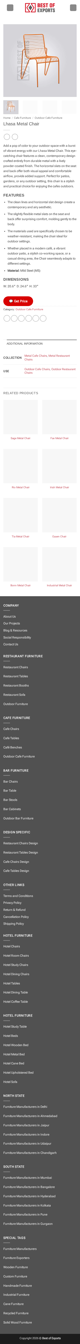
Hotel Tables (11, 983)
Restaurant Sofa (14, 695)
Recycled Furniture (15, 1313)
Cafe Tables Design (16, 871)
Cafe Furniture (22, 117)
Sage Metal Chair (20, 438)
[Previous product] (15, 137)
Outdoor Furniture (15, 704)
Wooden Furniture (15, 1267)
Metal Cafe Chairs (35, 355)
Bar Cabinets (12, 809)
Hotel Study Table (15, 1026)
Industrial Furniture (16, 1295)
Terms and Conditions (18, 896)
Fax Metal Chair (59, 438)
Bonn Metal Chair (20, 585)
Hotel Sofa (10, 1082)
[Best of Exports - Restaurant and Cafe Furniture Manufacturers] (40, 7)
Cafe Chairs (11, 729)
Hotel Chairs (11, 946)
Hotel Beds (10, 1036)
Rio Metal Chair (21, 487)
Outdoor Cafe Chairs (37, 369)
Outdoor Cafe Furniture (48, 117)
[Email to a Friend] (28, 318)
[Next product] (7, 137)
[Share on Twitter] (21, 318)
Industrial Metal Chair (59, 585)
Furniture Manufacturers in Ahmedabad (30, 1116)
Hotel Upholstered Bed (18, 1073)
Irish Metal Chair (59, 487)
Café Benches (12, 747)
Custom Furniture (15, 1276)
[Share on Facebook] (14, 318)
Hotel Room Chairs (16, 956)
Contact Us (10, 644)
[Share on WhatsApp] (7, 318)
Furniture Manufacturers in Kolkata (27, 1205)
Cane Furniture (13, 1304)
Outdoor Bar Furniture (18, 818)
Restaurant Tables (15, 676)
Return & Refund (14, 910)
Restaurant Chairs (15, 667)
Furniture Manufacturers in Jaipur (26, 1125)
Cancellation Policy (16, 917)
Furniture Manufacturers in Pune (25, 1214)
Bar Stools (10, 800)
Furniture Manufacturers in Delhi (25, 1107)
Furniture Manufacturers (20, 1249)
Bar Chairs (10, 781)
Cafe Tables (11, 738)
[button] (10, 7)
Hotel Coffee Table (15, 1002)
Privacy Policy (12, 903)
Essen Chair (59, 536)
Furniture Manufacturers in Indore (26, 1134)
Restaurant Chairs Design (20, 843)
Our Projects (11, 623)
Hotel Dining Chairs (16, 974)
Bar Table (9, 791)
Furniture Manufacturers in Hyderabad (29, 1196)
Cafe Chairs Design (16, 862)
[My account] (73, 7)
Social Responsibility (17, 637)
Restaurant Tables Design (20, 852)
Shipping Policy (13, 924)
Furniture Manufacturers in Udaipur (27, 1143)
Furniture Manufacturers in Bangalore (29, 1187)
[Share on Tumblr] (43, 318)
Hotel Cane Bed (13, 1063)
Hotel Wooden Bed (15, 1045)
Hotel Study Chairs (15, 965)
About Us (9, 616)
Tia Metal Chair (20, 536)
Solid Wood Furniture (17, 1322)
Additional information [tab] (25, 343)
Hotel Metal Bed (14, 1054)
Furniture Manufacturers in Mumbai (27, 1178)
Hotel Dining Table (15, 992)
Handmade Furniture (17, 1286)
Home (6, 117)
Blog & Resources (15, 630)
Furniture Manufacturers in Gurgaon (28, 1224)
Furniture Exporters (16, 1258)
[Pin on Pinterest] (35, 318)
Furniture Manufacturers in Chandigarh (30, 1153)
